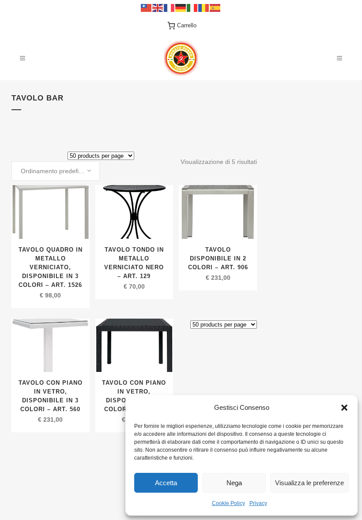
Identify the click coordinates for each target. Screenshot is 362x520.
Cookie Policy (228, 503)
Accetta (166, 483)
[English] (158, 7)
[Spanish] (215, 7)
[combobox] (55, 171)
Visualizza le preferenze (309, 483)
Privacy (258, 503)
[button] (344, 407)
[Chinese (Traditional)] (146, 7)
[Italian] (192, 7)
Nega (234, 483)
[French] (169, 7)
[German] (181, 7)
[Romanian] (204, 7)
